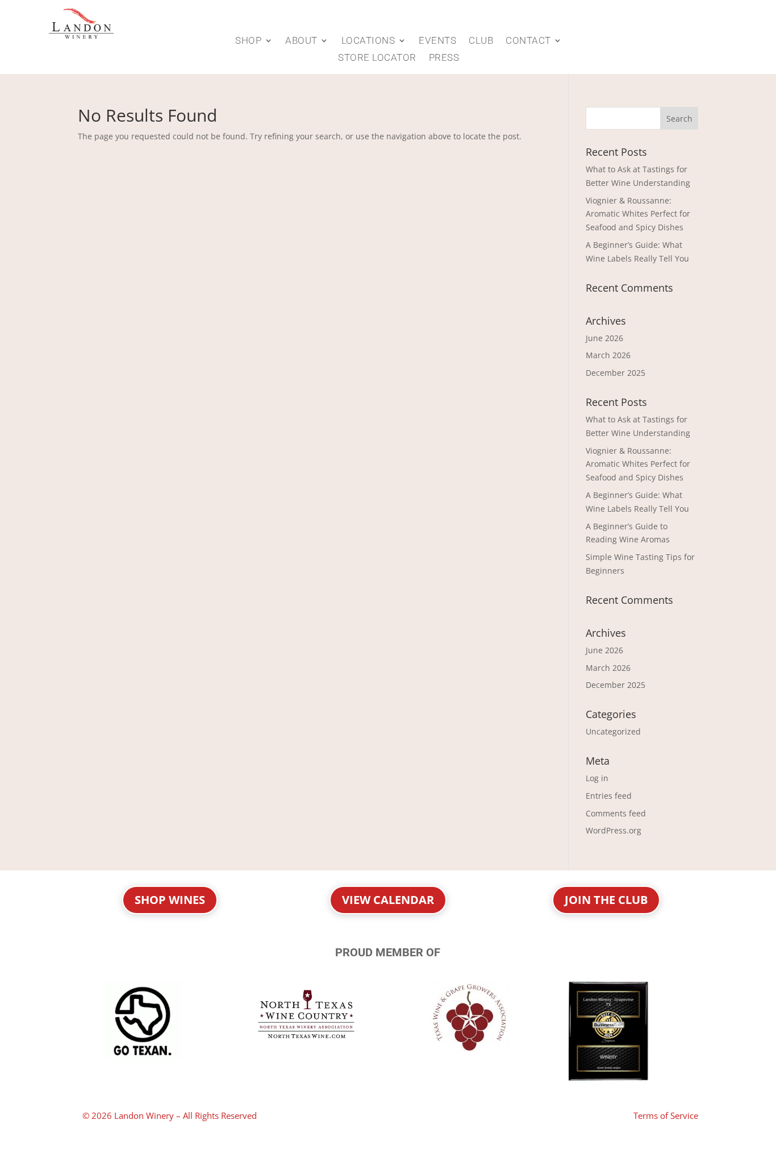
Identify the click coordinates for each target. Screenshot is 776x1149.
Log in (597, 778)
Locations (368, 41)
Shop (248, 41)
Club (481, 41)
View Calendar (388, 899)
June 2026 (604, 338)
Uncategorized (613, 731)
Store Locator (377, 58)
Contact (528, 41)
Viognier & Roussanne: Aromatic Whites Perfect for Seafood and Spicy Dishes (638, 214)
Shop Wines (170, 899)
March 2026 (608, 355)
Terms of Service (665, 1115)
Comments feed (616, 813)
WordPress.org (613, 830)
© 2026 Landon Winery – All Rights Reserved (169, 1115)
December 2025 (615, 372)
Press (444, 58)
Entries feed (609, 795)
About (301, 41)
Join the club (606, 899)
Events (437, 41)
